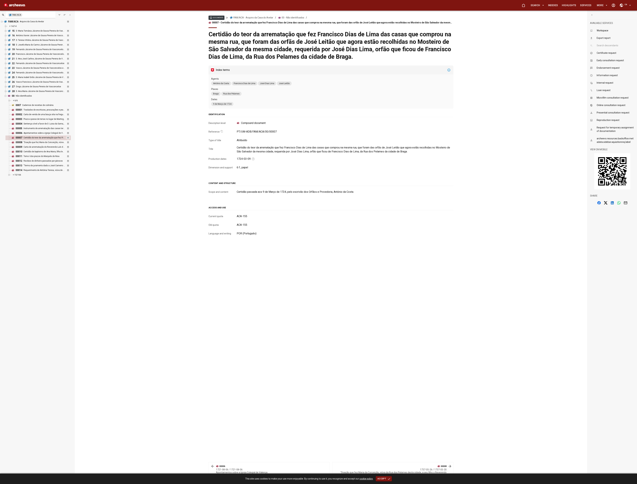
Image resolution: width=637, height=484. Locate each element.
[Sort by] (59, 15)
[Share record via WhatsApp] (619, 203)
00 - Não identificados (293, 17)
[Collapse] (70, 15)
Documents (216, 17)
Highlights (569, 5)
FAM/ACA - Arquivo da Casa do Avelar (253, 17)
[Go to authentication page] (613, 5)
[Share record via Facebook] (599, 203)
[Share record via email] (625, 203)
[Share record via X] (605, 203)
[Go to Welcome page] (523, 5)
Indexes (553, 5)
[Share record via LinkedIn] (612, 203)
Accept (381, 478)
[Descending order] (64, 15)
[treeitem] (41, 138)
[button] (536, 5)
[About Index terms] (448, 70)
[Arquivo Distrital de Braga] (15, 5)
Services (585, 5)
